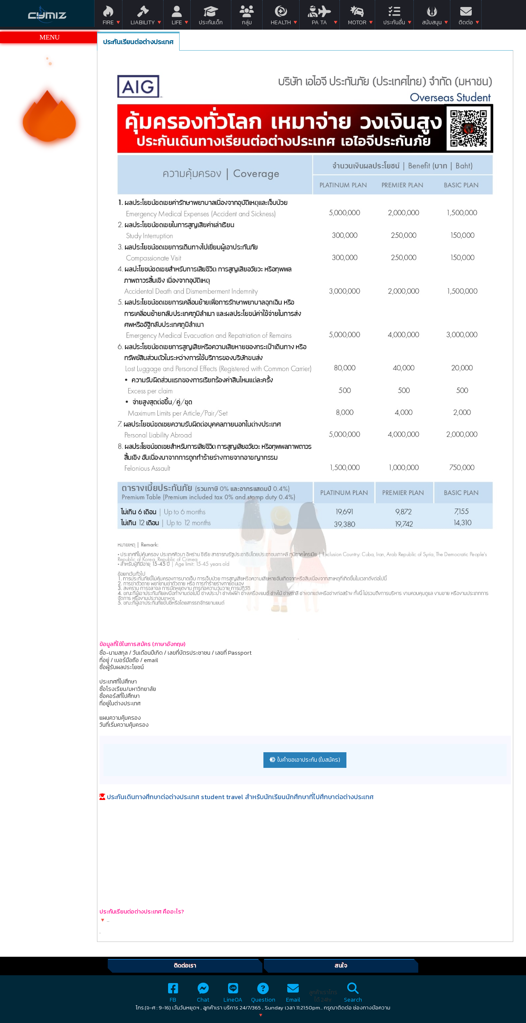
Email (293, 999)
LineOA (233, 999)
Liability (143, 22)
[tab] (138, 41)
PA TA (319, 22)
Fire (108, 22)
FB (173, 999)
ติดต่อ (466, 22)
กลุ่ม (247, 22)
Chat (203, 999)
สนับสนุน (432, 22)
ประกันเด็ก (211, 22)
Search (353, 999)
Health (281, 22)
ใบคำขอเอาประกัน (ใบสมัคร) (308, 760)
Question (263, 999)
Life (177, 22)
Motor (357, 22)
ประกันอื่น (394, 22)
